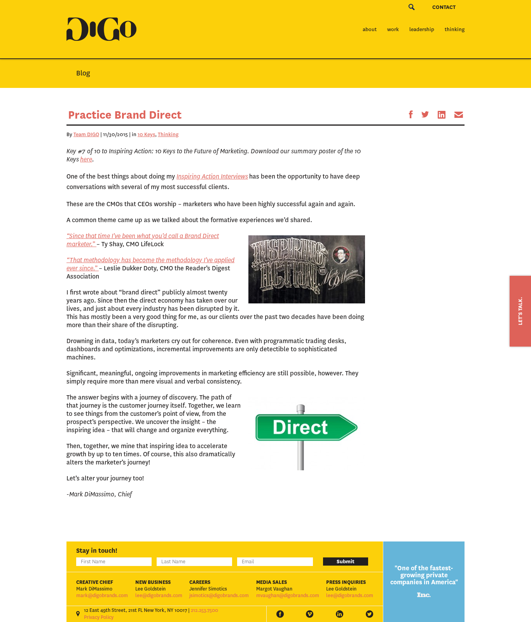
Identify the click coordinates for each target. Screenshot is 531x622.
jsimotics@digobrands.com (219, 595)
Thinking (455, 29)
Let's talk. (520, 311)
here (86, 159)
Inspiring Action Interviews (212, 176)
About (370, 29)
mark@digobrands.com (102, 595)
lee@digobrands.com (158, 595)
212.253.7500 (204, 610)
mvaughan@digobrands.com (287, 595)
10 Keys (146, 134)
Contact (444, 7)
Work (393, 29)
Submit (346, 561)
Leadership (421, 29)
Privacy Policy (99, 617)
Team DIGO (86, 134)
